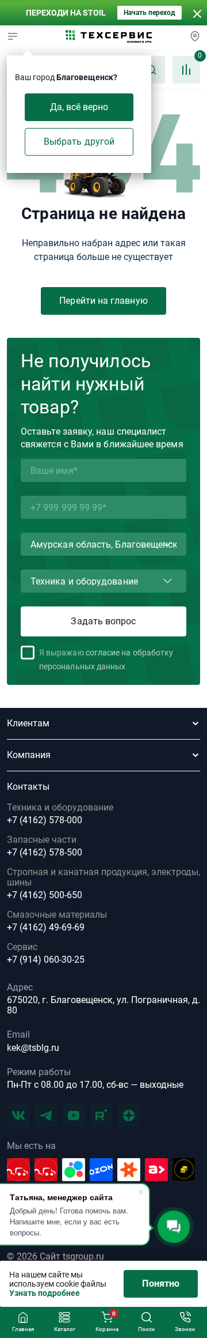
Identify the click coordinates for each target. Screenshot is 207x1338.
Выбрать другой (79, 141)
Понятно (160, 1283)
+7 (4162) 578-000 (44, 820)
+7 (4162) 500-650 (44, 895)
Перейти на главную (103, 300)
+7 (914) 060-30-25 (46, 960)
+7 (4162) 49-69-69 (46, 927)
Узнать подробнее (44, 1293)
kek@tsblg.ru (33, 1047)
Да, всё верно (79, 106)
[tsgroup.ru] (109, 37)
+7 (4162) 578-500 (44, 852)
